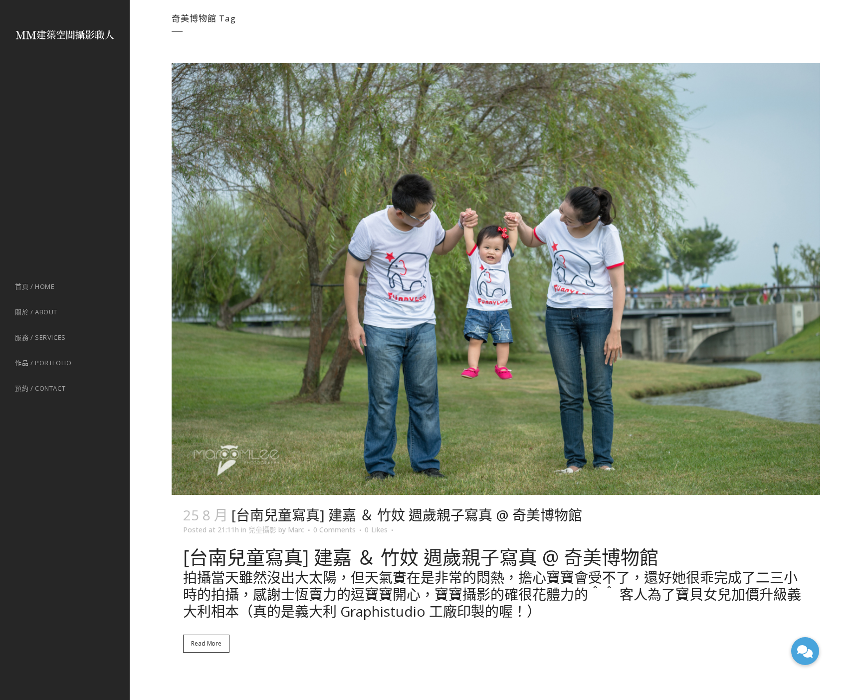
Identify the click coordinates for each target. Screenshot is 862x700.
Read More (206, 643)
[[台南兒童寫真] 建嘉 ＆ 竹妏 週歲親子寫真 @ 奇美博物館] (496, 279)
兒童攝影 (262, 529)
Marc (296, 529)
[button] (805, 651)
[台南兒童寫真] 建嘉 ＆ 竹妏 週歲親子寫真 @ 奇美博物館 (406, 514)
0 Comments (334, 529)
